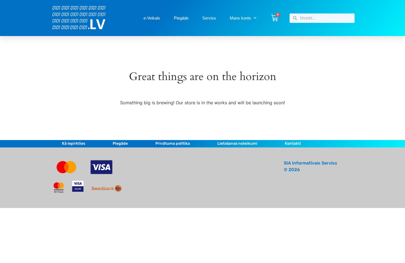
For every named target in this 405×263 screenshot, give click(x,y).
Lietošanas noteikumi (237, 143)
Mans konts (240, 18)
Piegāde (181, 18)
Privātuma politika (172, 143)
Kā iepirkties (73, 143)
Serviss (209, 18)
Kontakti (293, 143)
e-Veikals (152, 18)
